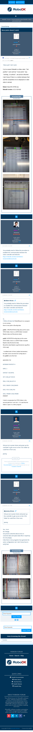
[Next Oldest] (15, 620)
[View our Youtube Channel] (9, 716)
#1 (29, 57)
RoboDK (4, 19)
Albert (12, 60)
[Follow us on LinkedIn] (16, 716)
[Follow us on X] (12, 716)
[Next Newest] (17, 620)
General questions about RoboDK (19, 19)
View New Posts (17, 681)
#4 (29, 441)
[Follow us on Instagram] (24, 716)
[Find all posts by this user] (16, 217)
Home (11, 655)
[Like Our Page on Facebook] (20, 716)
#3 (29, 295)
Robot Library (17, 679)
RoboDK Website (17, 684)
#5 (29, 505)
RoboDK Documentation (18, 677)
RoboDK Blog (17, 686)
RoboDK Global (15, 728)
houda (16, 42)
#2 (29, 246)
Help (22, 655)
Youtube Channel (16, 466)
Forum (8, 19)
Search (17, 655)
